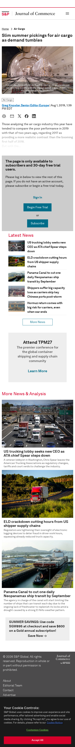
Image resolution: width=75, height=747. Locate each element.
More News (37, 322)
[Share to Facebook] (26, 116)
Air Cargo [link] (8, 99)
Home (5, 28)
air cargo (19, 28)
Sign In (37, 197)
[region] (37, 722)
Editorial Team (12, 685)
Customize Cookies (37, 730)
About (7, 680)
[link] (37, 357)
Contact (8, 690)
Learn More (37, 371)
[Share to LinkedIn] (34, 116)
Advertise (9, 695)
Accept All (37, 740)
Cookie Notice (55, 722)
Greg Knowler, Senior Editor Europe (25, 105)
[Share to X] (19, 116)
